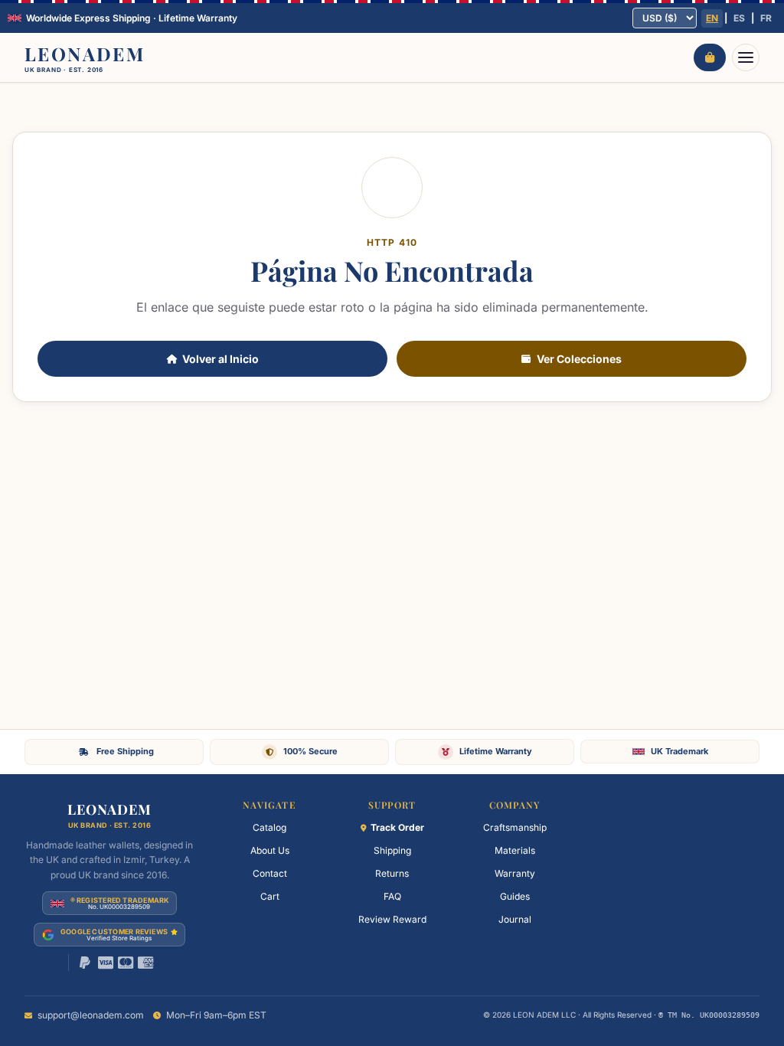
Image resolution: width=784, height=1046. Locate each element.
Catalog (269, 827)
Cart (269, 896)
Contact (270, 873)
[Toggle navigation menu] (746, 57)
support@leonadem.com (91, 1015)
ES (739, 18)
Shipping (392, 850)
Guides (515, 896)
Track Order (397, 827)
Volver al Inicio (220, 358)
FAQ (392, 896)
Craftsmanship (515, 827)
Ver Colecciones (579, 358)
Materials (515, 850)
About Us (269, 850)
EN (712, 18)
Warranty (515, 873)
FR (766, 18)
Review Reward (392, 919)
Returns (392, 873)
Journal (514, 919)
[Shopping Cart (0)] (710, 57)
